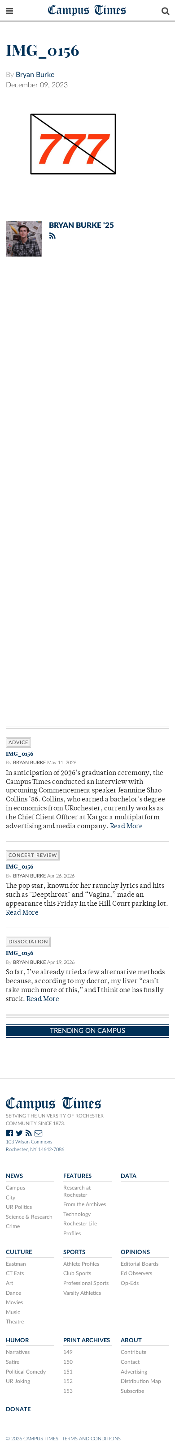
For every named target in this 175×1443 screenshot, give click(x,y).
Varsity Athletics (82, 1293)
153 (68, 1391)
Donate (18, 1409)
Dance (13, 1293)
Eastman (16, 1264)
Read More (126, 826)
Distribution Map (141, 1381)
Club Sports (77, 1273)
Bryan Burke (35, 74)
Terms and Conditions (91, 1438)
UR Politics (19, 1207)
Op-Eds (130, 1283)
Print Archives (86, 1340)
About (131, 1340)
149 (68, 1352)
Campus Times (87, 9)
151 (68, 1371)
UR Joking (18, 1381)
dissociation (28, 941)
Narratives (18, 1352)
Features (77, 1176)
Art (9, 1283)
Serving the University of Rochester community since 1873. (55, 1119)
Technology (77, 1214)
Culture (19, 1252)
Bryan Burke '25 (81, 225)
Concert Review (33, 855)
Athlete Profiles (81, 1264)
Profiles (72, 1233)
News (14, 1176)
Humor (17, 1340)
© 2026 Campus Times (32, 1438)
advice (18, 742)
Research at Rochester (77, 1191)
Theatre (15, 1321)
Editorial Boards (139, 1264)
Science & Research (29, 1217)
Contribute (133, 1352)
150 (68, 1362)
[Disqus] (87, 380)
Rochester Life (80, 1223)
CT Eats (15, 1273)
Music (13, 1312)
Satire (12, 1362)
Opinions (135, 1252)
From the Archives (84, 1204)
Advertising (134, 1371)
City (10, 1197)
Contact (130, 1362)
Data (128, 1176)
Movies (14, 1302)
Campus (15, 1187)
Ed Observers (136, 1273)
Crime (13, 1226)
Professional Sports (86, 1283)
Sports (74, 1252)
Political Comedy (26, 1371)
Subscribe (132, 1391)
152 (68, 1381)
